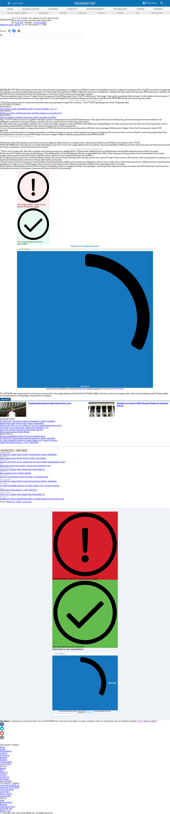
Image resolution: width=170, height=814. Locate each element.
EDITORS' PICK (7, 451)
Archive (3, 774)
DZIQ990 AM (6, 808)
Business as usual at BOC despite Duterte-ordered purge (142, 404)
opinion (158, 9)
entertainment (95, 9)
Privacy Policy (118, 389)
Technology (5, 755)
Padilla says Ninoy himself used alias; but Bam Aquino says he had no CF (31, 113)
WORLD (120, 13)
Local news (27, 502)
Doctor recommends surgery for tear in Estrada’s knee (22, 436)
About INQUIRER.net (9, 785)
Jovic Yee (19, 22)
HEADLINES (43, 13)
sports (140, 9)
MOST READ (21, 451)
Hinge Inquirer (6, 802)
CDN (137, 13)
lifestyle (72, 9)
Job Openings (6, 781)
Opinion (3, 760)
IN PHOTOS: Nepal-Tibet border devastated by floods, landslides (27, 421)
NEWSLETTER (157, 13)
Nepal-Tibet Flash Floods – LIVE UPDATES (19, 442)
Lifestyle (3, 753)
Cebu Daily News (7, 806)
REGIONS (82, 13)
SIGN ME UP (85, 386)
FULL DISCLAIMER (147, 721)
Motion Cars (5, 811)
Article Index (5, 796)
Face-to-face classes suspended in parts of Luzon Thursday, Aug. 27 (28, 109)
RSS (2, 770)
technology (120, 9)
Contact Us (4, 777)
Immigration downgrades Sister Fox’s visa (50, 403)
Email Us (4, 772)
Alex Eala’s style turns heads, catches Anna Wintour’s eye (24, 427)
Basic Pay (11, 502)
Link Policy (5, 791)
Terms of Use (82, 389)
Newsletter (4, 779)
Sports (2, 749)
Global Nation (6, 762)
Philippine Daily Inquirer (10, 25)
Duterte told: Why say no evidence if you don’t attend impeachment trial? (30, 425)
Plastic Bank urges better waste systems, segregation (22, 423)
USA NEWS (5, 764)
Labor (18, 502)
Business (3, 757)
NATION (101, 13)
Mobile (3, 768)
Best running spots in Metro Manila (15, 432)
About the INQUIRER (9, 787)
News (10, 9)
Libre (2, 800)
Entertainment (6, 751)
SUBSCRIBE (112, 683)
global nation (31, 9)
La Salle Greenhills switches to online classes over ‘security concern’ (29, 440)
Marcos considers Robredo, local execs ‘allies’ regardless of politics (28, 117)
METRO (63, 13)
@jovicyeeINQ (40, 22)
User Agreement (7, 789)
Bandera (3, 804)
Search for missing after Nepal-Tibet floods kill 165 (21, 430)
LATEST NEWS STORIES (17, 13)
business (53, 9)
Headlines (6, 19)
